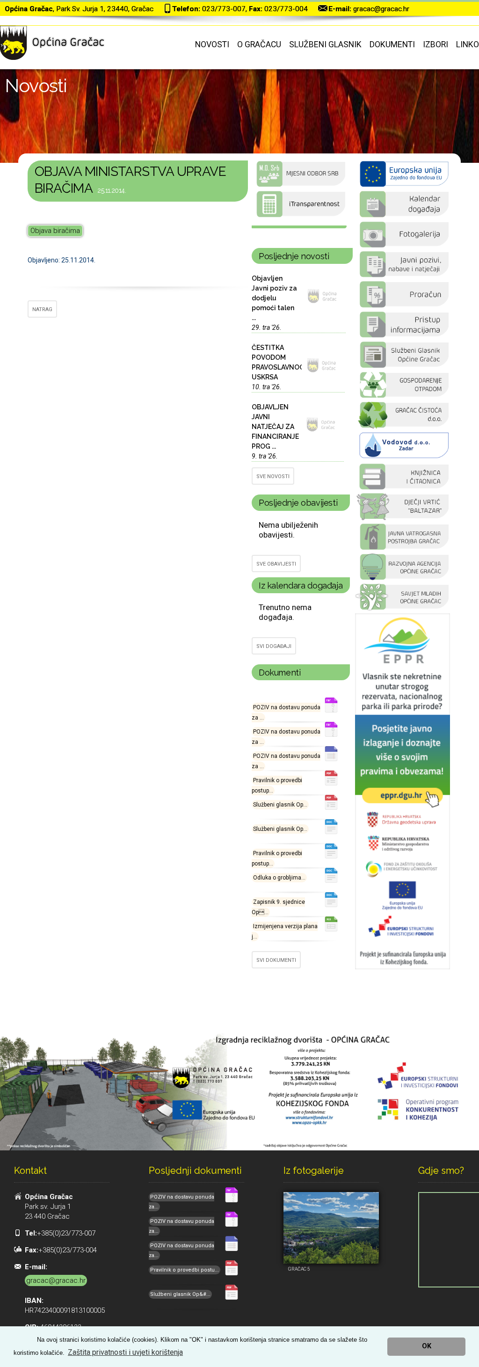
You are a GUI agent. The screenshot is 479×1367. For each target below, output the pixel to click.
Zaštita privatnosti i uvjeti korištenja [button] (125, 1352)
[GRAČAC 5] (331, 1228)
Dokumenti (392, 44)
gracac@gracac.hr (381, 9)
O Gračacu (259, 44)
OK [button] (426, 1346)
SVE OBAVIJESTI (276, 564)
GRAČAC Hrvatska (299, 226)
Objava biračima (55, 230)
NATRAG (42, 309)
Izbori (435, 44)
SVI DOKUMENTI (276, 960)
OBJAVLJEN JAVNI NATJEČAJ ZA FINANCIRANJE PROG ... (275, 426)
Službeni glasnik (325, 44)
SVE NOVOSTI (273, 476)
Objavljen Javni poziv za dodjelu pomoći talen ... (274, 298)
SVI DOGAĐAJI (273, 646)
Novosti (212, 44)
